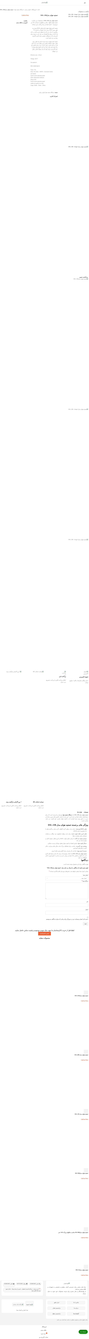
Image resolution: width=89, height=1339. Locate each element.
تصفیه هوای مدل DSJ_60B (81, 1055)
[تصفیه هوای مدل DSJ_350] (44, 1074)
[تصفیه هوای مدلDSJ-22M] (44, 956)
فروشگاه (34, 9)
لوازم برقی (27, 9)
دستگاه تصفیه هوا (19, 9)
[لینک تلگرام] (2, 2)
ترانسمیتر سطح (57, 1313)
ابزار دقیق (56, 1302)
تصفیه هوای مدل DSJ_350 (81, 1114)
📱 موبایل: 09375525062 (22, 1283)
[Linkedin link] (7, 2)
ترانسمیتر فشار (56, 1308)
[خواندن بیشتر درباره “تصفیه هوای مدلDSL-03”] (86, 1267)
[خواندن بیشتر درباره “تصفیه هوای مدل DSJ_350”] (86, 1111)
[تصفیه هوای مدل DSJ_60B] (44, 1015)
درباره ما (76, 1308)
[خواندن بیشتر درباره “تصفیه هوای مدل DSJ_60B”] (86, 1052)
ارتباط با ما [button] (83, 1331)
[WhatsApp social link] (4, 2)
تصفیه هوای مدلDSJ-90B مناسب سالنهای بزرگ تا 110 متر (73, 1232)
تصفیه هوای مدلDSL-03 (82, 1270)
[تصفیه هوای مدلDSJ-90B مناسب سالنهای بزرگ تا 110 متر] (44, 1192)
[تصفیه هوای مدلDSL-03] (44, 1252)
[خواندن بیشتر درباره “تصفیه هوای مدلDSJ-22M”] (86, 993)
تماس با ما (76, 1302)
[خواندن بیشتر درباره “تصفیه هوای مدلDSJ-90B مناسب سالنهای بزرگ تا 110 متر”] (86, 1229)
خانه (39, 9)
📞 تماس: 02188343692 (35, 1283)
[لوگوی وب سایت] (44, 2)
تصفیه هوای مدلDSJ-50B (81, 1173)
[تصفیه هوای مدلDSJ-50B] (44, 1133)
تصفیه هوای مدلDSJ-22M (81, 995)
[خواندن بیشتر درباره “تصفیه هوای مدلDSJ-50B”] (86, 1170)
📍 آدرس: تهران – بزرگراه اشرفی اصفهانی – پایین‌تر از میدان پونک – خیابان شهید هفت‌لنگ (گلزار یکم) (23, 1289)
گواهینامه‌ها (76, 1313)
